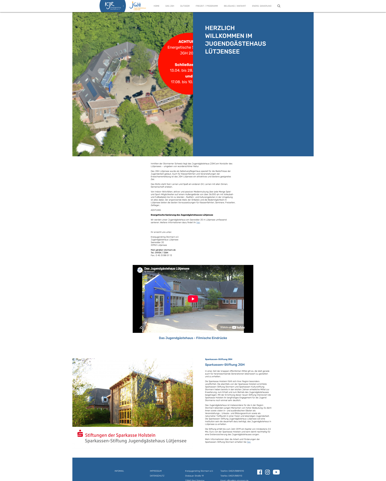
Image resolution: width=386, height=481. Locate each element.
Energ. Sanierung (261, 6)
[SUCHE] (278, 6)
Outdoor (185, 6)
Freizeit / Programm (207, 6)
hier (198, 222)
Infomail (119, 471)
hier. (249, 442)
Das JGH (169, 6)
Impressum (156, 471)
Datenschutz (157, 476)
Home (156, 6)
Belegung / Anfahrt (235, 6)
